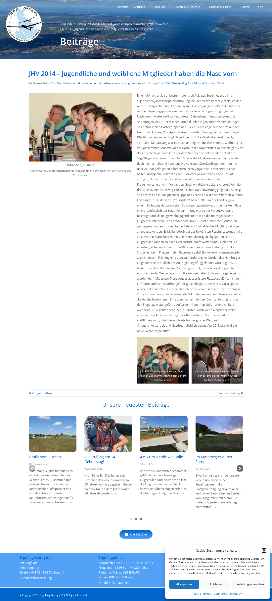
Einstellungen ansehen (249, 584)
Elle (59, 83)
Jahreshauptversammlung (114, 83)
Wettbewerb (138, 83)
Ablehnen (215, 584)
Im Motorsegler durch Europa (214, 459)
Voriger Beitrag (42, 393)
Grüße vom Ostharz (45, 456)
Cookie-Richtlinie (202, 593)
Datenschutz (221, 593)
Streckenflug (179, 83)
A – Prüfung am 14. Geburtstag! (100, 459)
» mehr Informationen (114, 582)
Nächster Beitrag (228, 393)
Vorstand (210, 83)
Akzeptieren (184, 584)
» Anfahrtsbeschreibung (36, 578)
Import (93, 83)
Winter (221, 83)
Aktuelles (82, 83)
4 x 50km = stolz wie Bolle (161, 456)
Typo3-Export (196, 83)
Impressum (236, 593)
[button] (264, 550)
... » (68, 502)
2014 (168, 83)
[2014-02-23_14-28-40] (80, 94)
